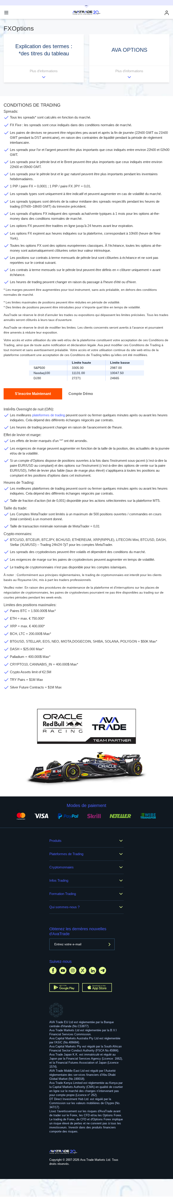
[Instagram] (72, 970)
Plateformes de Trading (66, 854)
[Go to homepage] (63, 1152)
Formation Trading (62, 894)
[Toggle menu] (6, 12)
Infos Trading (58, 880)
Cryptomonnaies (61, 867)
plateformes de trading (48, 415)
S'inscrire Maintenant (33, 394)
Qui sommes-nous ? (64, 907)
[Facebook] (53, 970)
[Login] (166, 13)
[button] (44, 58)
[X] (82, 970)
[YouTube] (62, 970)
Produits (55, 841)
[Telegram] (102, 970)
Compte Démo (80, 394)
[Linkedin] (92, 970)
